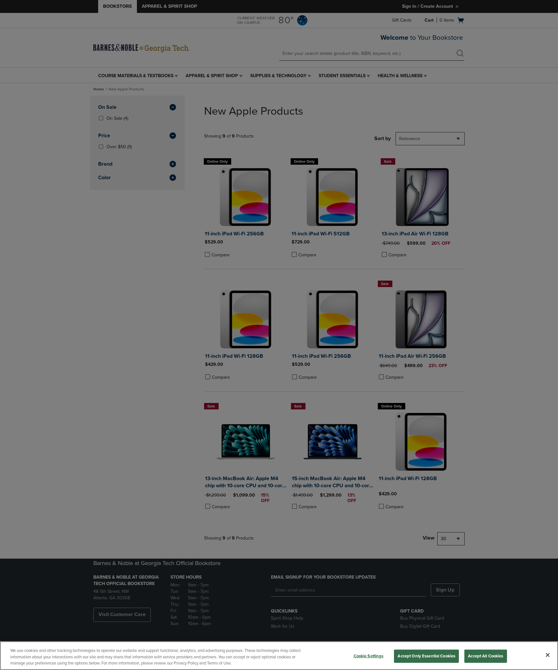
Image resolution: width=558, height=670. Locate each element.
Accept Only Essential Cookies (426, 655)
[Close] (548, 655)
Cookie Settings (369, 655)
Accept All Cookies (485, 655)
